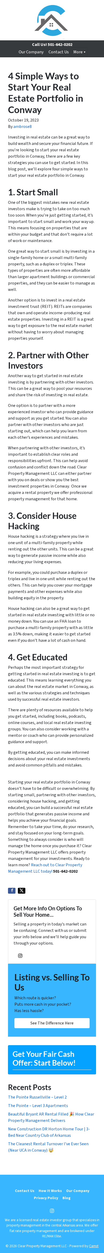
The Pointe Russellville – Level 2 (37, 1097)
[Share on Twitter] (21, 891)
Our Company (31, 52)
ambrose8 (22, 127)
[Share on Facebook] (11, 891)
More (78, 52)
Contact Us (59, 52)
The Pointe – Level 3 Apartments (38, 1106)
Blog (66, 1197)
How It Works (50, 1190)
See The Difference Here (52, 1023)
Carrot (93, 1245)
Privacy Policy (46, 1197)
